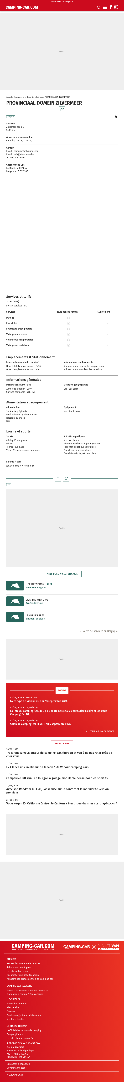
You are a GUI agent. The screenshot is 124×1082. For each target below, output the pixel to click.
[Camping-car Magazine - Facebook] (111, 7)
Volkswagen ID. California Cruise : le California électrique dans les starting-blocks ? (61, 803)
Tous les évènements (102, 731)
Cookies (11, 1011)
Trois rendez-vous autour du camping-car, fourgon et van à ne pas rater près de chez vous (59, 754)
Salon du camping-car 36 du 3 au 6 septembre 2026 (40, 724)
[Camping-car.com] (22, 7)
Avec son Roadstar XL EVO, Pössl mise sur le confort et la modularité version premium (57, 790)
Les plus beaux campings (20, 1038)
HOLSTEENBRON (35, 584)
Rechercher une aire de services (23, 963)
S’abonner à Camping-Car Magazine (25, 994)
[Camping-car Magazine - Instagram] (116, 7)
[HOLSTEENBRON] (15, 585)
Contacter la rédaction (18, 1064)
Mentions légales (15, 1019)
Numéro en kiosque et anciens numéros (27, 990)
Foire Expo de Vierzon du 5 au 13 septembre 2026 (38, 701)
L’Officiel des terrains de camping (24, 1030)
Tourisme (17, 97)
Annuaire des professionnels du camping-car (30, 979)
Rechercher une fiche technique (23, 975)
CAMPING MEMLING (37, 599)
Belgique (39, 97)
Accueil (9, 97)
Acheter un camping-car (19, 967)
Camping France (15, 1034)
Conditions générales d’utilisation (24, 1015)
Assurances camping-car (62, 1)
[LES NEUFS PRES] (15, 617)
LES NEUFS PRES (35, 615)
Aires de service (29, 97)
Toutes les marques (17, 1003)
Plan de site (13, 1007)
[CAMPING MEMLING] (15, 601)
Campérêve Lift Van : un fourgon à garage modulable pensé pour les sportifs (57, 778)
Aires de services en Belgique (100, 631)
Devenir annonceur (16, 1068)
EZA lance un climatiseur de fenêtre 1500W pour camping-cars (47, 767)
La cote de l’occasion (18, 971)
